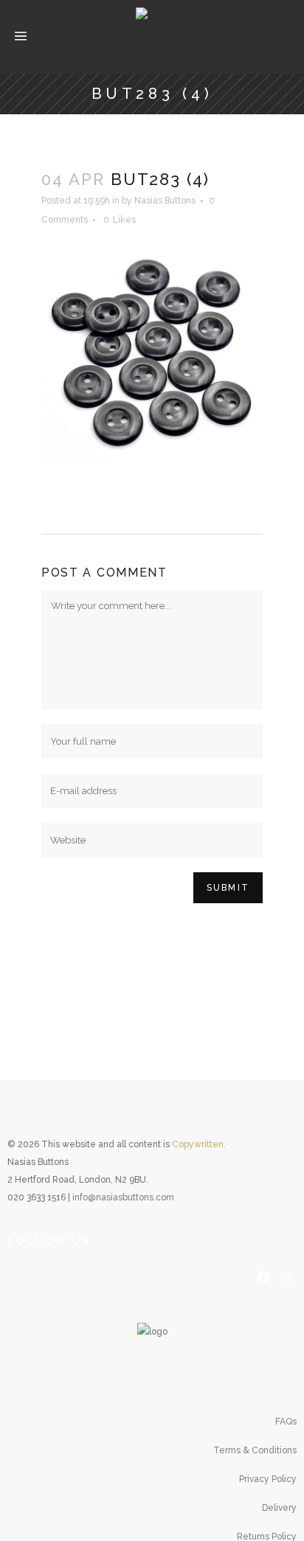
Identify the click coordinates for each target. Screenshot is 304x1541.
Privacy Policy (268, 1479)
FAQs (286, 1421)
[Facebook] (263, 1275)
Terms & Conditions (255, 1450)
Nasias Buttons (165, 200)
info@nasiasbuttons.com (123, 1197)
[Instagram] (286, 1275)
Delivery (279, 1508)
